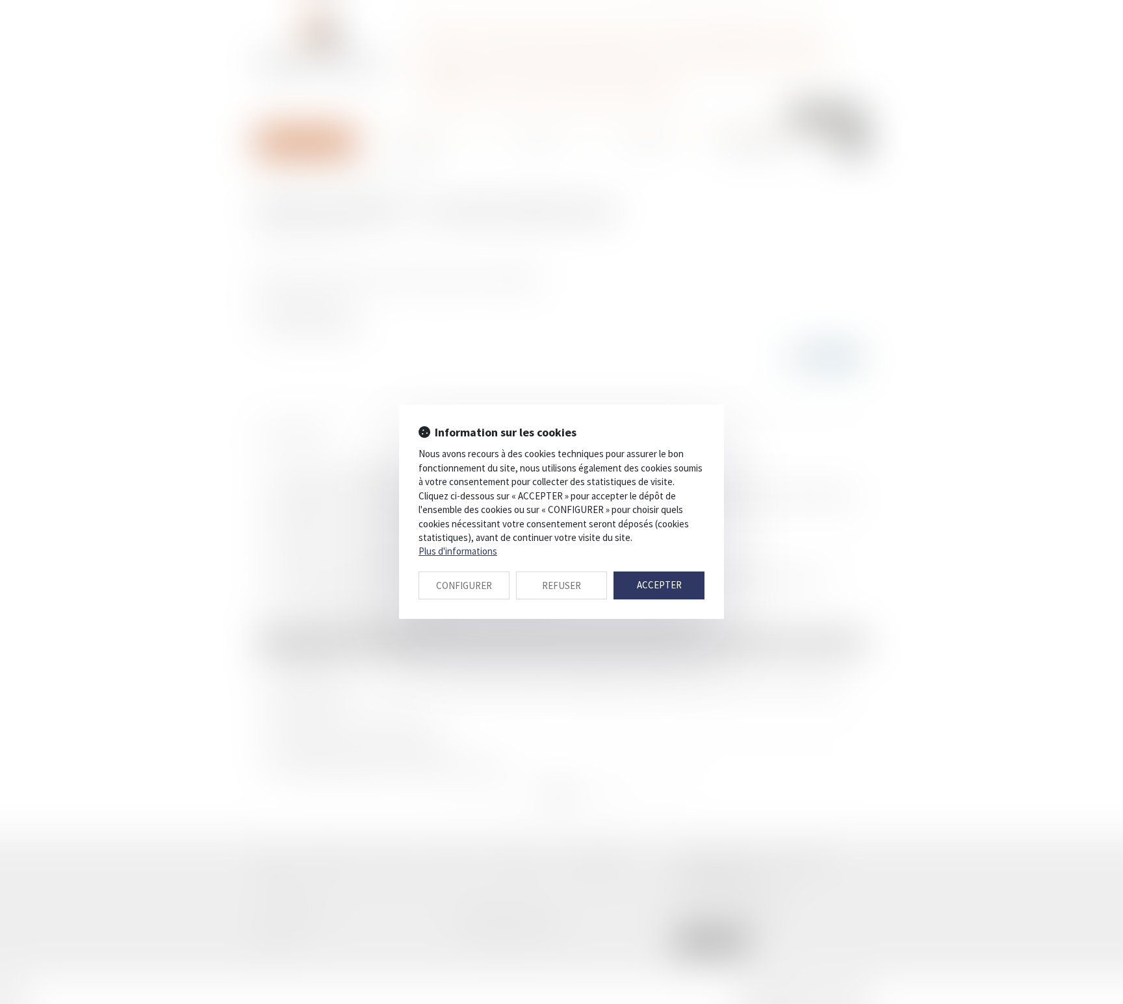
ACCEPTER (659, 585)
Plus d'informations (458, 551)
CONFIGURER (464, 585)
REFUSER (561, 585)
